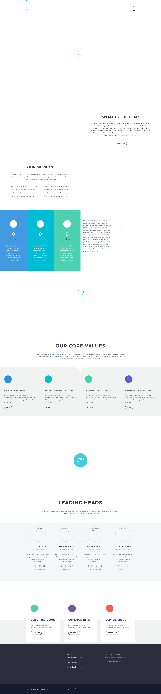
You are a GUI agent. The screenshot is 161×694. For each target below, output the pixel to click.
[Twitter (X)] (35, 575)
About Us (94, 9)
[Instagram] (41, 575)
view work (120, 143)
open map (36, 633)
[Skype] (45, 575)
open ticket (112, 633)
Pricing (73, 9)
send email (74, 633)
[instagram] (120, 690)
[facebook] (113, 690)
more (8, 407)
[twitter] (116, 690)
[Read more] (13, 230)
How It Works (61, 9)
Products (83, 9)
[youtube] (123, 690)
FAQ (103, 9)
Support (69, 689)
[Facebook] (31, 575)
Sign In (123, 9)
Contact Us (113, 9)
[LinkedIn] (38, 575)
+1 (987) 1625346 (38, 565)
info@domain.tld (39, 569)
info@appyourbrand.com (117, 658)
